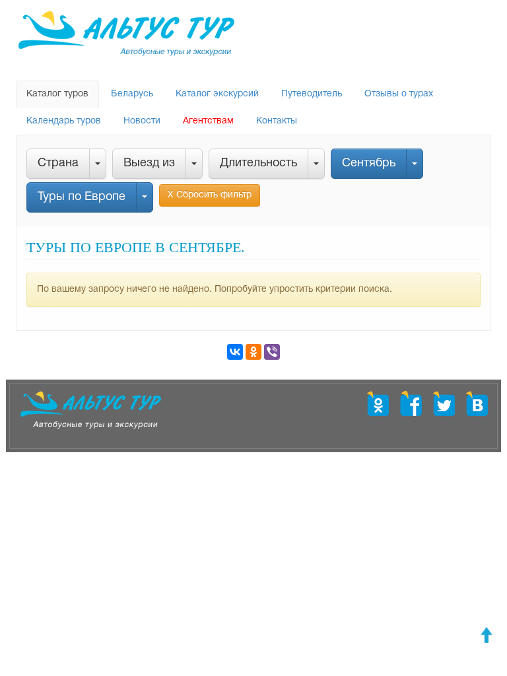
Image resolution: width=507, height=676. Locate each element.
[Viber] (272, 352)
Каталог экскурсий (217, 94)
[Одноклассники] (253, 352)
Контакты (276, 121)
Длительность (258, 163)
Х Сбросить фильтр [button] (210, 195)
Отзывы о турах (398, 94)
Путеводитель (311, 94)
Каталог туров (57, 94)
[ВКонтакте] (235, 352)
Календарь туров (63, 121)
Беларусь (132, 94)
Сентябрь (368, 163)
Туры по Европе (81, 197)
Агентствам (208, 121)
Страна (58, 163)
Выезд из (149, 163)
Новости (141, 121)
